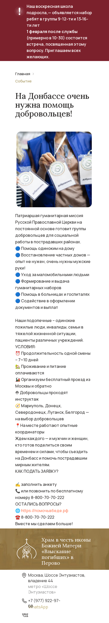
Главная (22, 73)
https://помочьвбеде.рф (44, 510)
